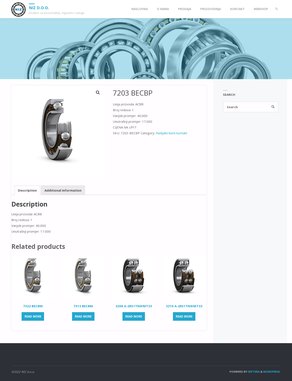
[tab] (27, 190)
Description (27, 190)
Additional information (62, 190)
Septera (253, 372)
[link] (276, 9)
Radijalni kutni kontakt (171, 133)
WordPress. (272, 372)
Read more (33, 316)
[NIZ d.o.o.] (18, 9)
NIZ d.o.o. (39, 7)
